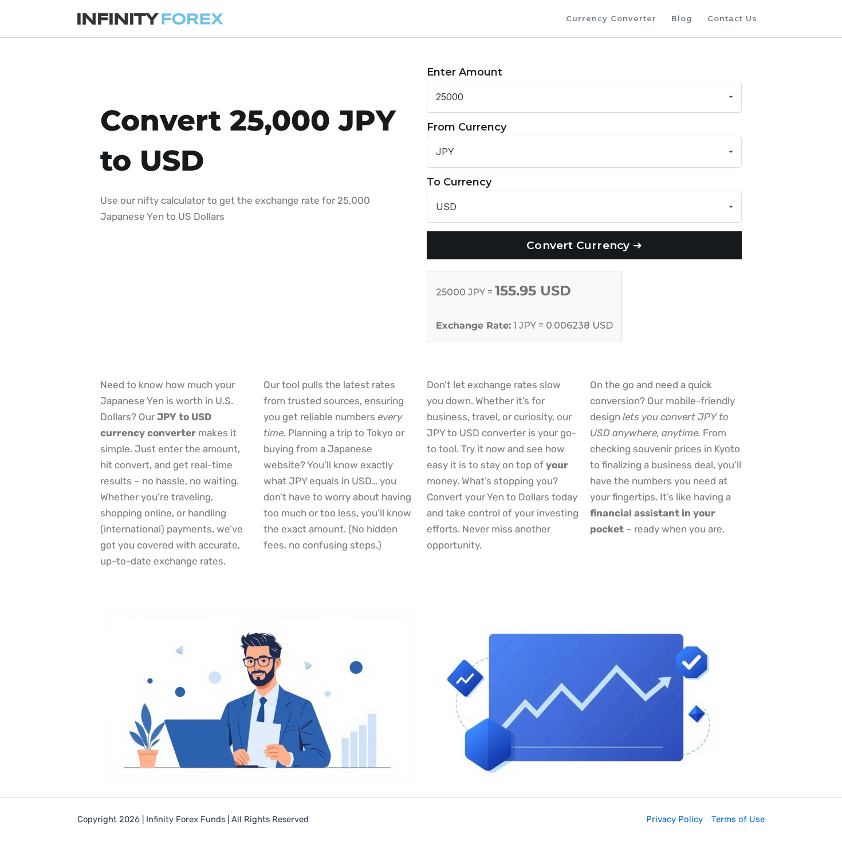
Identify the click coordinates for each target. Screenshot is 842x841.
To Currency (459, 182)
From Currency (466, 127)
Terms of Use (738, 819)
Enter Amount (464, 72)
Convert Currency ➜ (584, 245)
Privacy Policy (674, 819)
